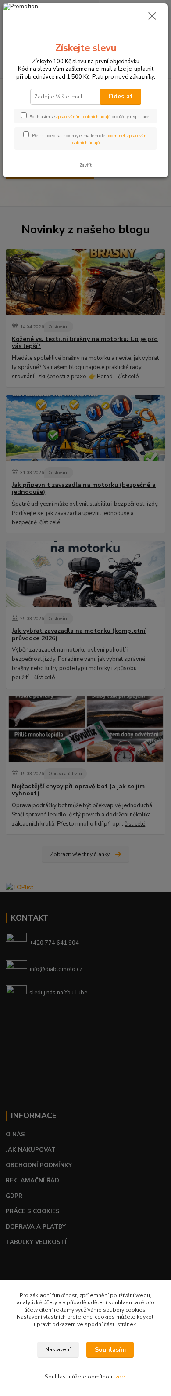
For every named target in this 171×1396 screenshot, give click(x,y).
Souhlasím (110, 1349)
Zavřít (85, 165)
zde (120, 1376)
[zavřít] (152, 17)
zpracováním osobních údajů (83, 117)
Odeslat (120, 96)
